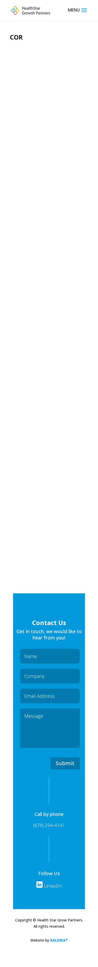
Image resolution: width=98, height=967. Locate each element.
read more (31, 188)
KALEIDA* (59, 940)
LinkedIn (52, 886)
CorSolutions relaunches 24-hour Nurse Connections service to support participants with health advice (43, 291)
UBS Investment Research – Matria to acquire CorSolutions (44, 120)
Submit (65, 763)
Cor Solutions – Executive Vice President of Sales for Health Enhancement (45, 466)
